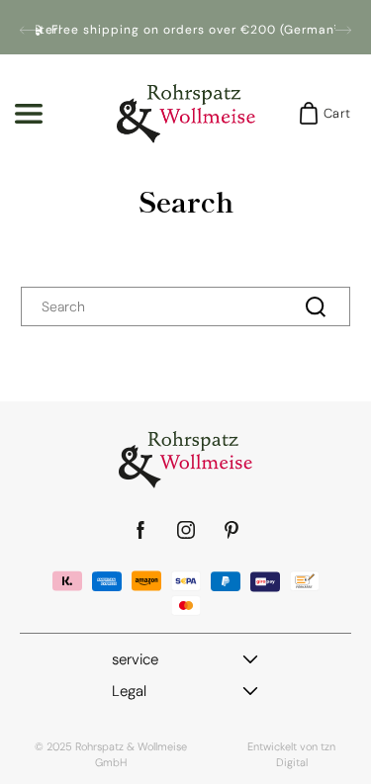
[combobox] (185, 306)
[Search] (315, 306)
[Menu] (29, 114)
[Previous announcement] (28, 30)
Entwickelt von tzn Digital (291, 754)
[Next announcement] (343, 30)
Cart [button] (331, 113)
